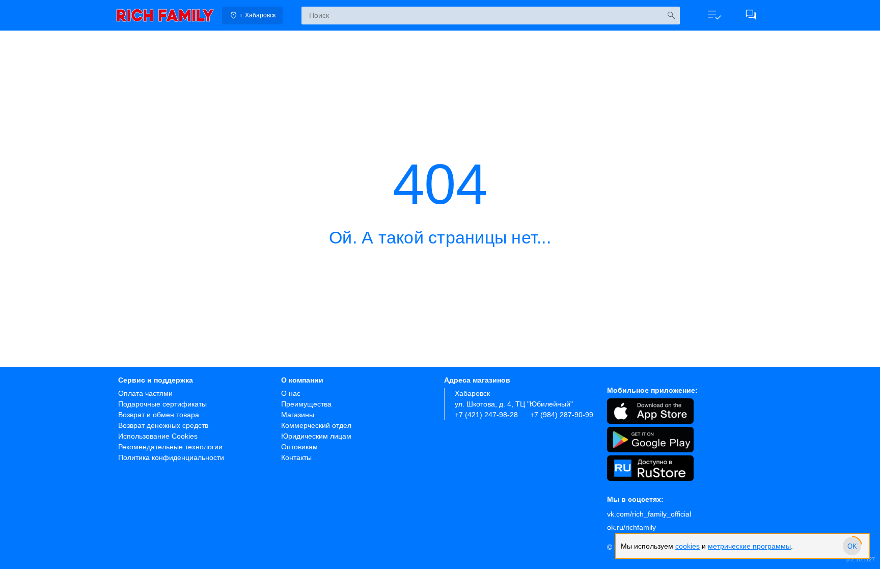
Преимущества (306, 404)
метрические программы (749, 546)
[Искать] (671, 15)
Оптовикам (299, 447)
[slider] (852, 546)
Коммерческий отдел (316, 425)
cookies (687, 546)
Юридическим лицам (316, 436)
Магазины (297, 415)
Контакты (296, 457)
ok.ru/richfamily (631, 527)
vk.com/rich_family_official (649, 514)
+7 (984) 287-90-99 (561, 415)
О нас (290, 393)
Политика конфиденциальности (171, 457)
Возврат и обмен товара (158, 415)
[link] (165, 15)
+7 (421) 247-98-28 (486, 415)
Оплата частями (145, 393)
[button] (714, 15)
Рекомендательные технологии (170, 447)
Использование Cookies (158, 436)
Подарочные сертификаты (162, 404)
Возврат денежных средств (163, 425)
